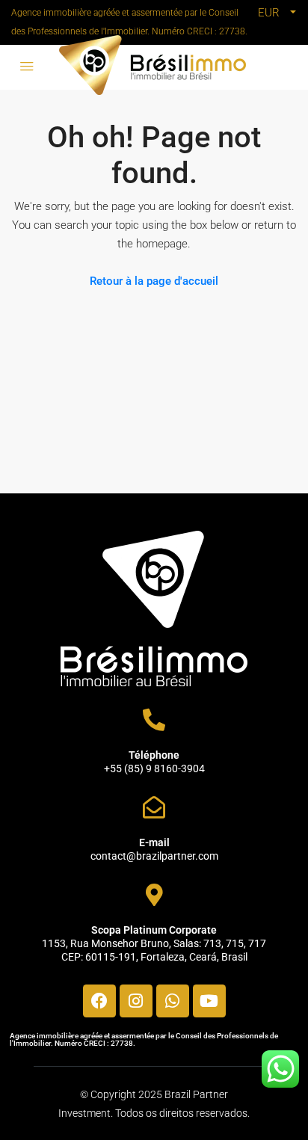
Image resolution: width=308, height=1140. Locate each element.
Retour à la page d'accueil (154, 281)
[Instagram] (136, 1001)
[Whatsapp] (172, 1001)
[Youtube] (209, 1001)
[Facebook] (99, 1001)
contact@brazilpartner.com (154, 856)
